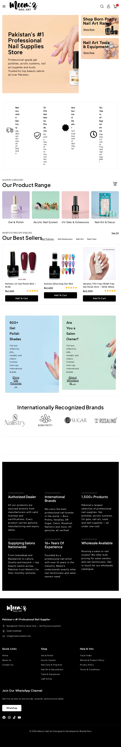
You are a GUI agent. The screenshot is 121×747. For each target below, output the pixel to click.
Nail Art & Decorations (52, 669)
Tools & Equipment (50, 674)
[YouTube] (19, 717)
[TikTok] (14, 717)
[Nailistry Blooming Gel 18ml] (60, 263)
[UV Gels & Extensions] (75, 205)
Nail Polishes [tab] (47, 239)
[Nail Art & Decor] (105, 205)
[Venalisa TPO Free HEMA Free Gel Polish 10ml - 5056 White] (99, 263)
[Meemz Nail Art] (23, 6)
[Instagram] (9, 717)
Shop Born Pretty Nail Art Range (100, 21)
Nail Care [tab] (91, 239)
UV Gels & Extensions (75, 222)
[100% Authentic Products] (37, 135)
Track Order (86, 655)
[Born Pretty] (45, 420)
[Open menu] (4, 6)
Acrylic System (48, 660)
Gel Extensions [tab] (65, 239)
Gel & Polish (16, 222)
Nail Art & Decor (105, 222)
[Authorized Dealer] (65, 127)
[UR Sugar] (76, 420)
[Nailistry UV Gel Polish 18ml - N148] (21, 263)
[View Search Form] (102, 6)
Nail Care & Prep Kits (51, 665)
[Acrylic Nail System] (45, 205)
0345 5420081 (14, 631)
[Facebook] (4, 717)
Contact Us (7, 665)
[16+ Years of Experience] (93, 134)
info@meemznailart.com (19, 636)
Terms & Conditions (90, 669)
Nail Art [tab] (80, 239)
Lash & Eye (46, 679)
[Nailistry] (15, 420)
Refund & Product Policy (92, 660)
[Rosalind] (106, 420)
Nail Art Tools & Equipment (96, 44)
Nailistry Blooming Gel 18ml (58, 283)
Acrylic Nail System (45, 222)
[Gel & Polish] (16, 205)
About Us (6, 660)
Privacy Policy (87, 665)
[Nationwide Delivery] (9, 130)
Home (5, 655)
